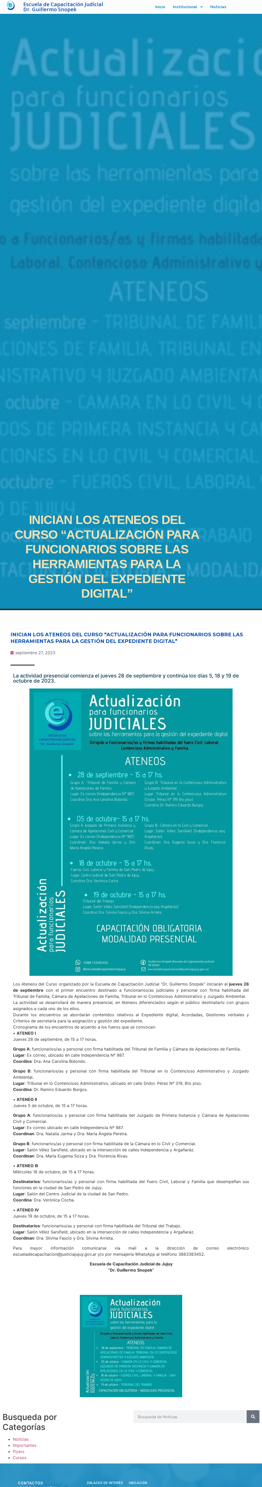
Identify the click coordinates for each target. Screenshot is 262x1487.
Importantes (24, 1445)
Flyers (18, 1451)
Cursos (19, 1457)
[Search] (253, 1416)
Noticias (21, 1439)
